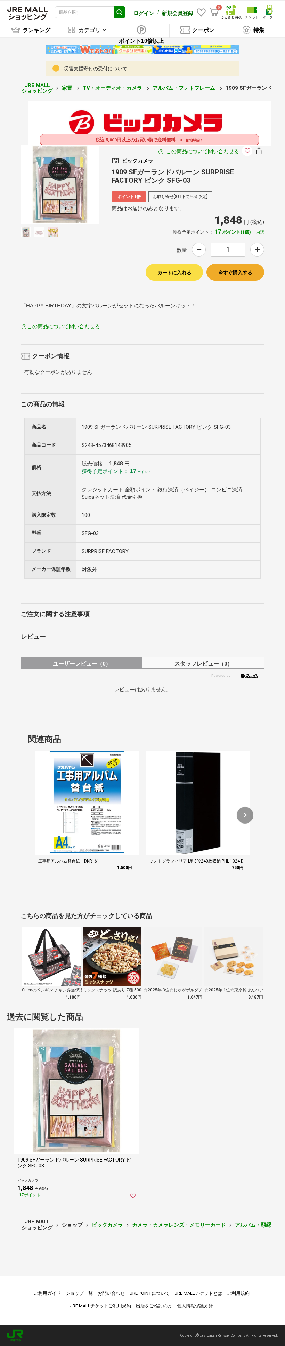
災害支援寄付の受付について (95, 68)
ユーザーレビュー (82, 663)
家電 (68, 88)
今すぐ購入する (235, 272)
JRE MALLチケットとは (198, 1293)
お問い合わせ (111, 1293)
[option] (60, 184)
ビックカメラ (107, 1225)
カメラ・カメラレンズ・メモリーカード (179, 1225)
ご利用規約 (238, 1293)
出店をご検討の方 (154, 1305)
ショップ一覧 (79, 1293)
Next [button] (76, 184)
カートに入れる (174, 272)
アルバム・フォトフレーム (185, 88)
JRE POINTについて (150, 1293)
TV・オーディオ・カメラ (113, 88)
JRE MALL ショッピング (37, 88)
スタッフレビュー (203, 663)
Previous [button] (43, 184)
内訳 (260, 232)
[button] (245, 815)
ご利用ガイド (47, 1293)
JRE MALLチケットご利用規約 (100, 1305)
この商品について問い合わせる (202, 151)
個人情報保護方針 (195, 1305)
